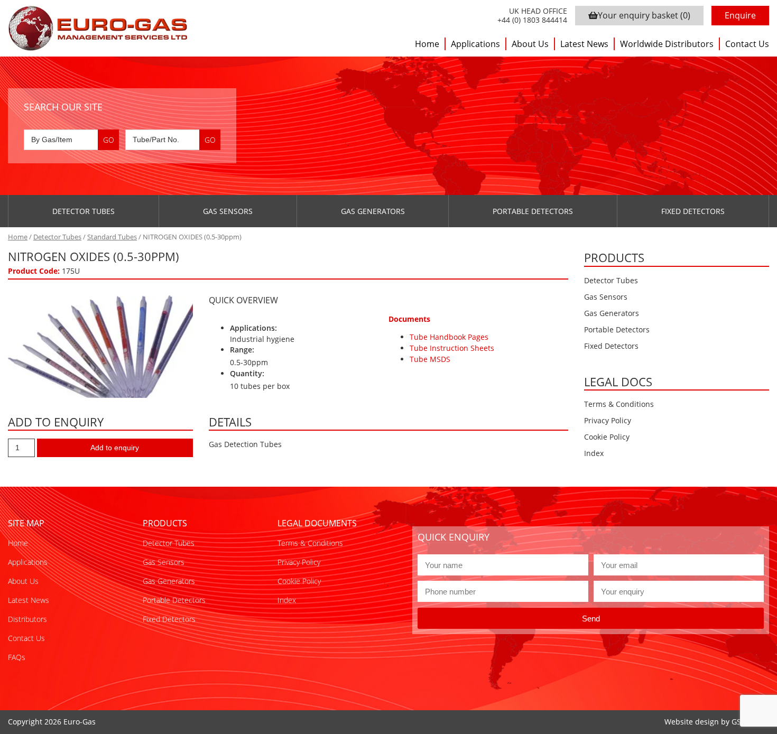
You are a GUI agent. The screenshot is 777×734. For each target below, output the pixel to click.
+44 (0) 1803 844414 (532, 20)
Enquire (740, 15)
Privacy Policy (607, 420)
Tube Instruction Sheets (452, 348)
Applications (475, 44)
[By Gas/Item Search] (71, 139)
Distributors (27, 619)
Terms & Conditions (619, 404)
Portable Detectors (533, 211)
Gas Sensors (228, 211)
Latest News (584, 44)
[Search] (108, 139)
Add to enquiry (114, 447)
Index (594, 453)
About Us (530, 44)
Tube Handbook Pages (449, 337)
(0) (644, 15)
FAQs (16, 657)
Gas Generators (373, 211)
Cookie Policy (607, 437)
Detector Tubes (83, 211)
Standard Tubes (112, 236)
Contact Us (747, 44)
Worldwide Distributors (667, 44)
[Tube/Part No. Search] (172, 139)
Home (427, 44)
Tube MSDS (430, 359)
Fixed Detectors (693, 211)
